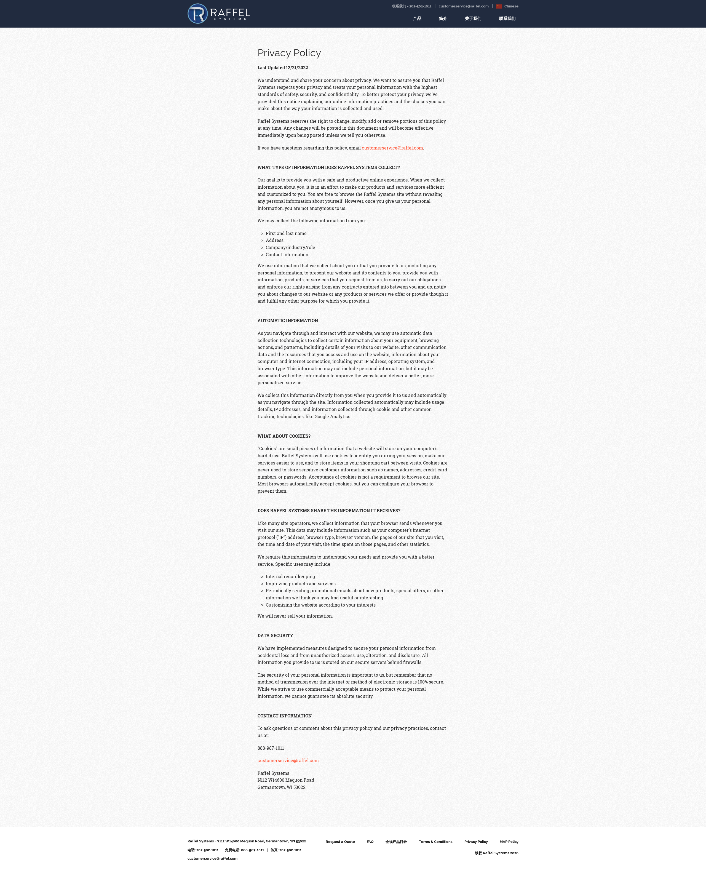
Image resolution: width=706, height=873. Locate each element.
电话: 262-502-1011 (203, 850)
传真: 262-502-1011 (286, 850)
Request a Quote (340, 842)
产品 (417, 18)
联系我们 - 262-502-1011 (411, 6)
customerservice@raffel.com (464, 6)
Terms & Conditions (436, 842)
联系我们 (507, 18)
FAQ (370, 842)
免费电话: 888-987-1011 (244, 850)
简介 (443, 18)
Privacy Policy (476, 842)
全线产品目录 (396, 842)
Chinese (511, 6)
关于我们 (473, 18)
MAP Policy (509, 842)
